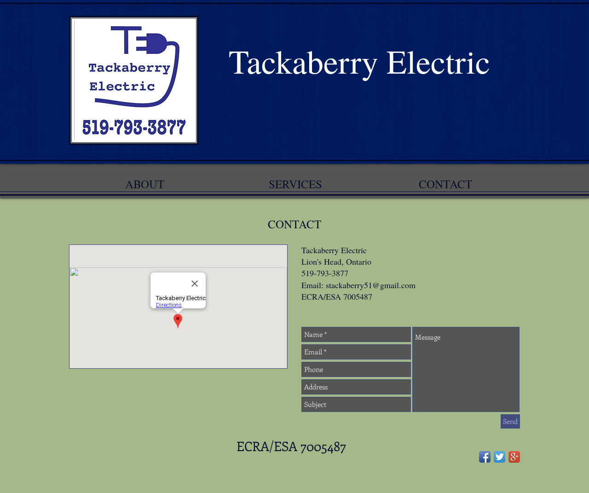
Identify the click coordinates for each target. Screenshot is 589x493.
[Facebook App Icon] (485, 457)
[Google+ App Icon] (514, 457)
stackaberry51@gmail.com (371, 284)
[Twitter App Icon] (499, 457)
